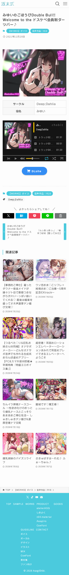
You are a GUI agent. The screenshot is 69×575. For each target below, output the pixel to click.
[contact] (41, 497)
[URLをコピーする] (60, 215)
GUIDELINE (27, 530)
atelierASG (43, 508)
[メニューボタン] (65, 4)
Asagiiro (42, 521)
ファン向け (26, 564)
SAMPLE (18, 504)
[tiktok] (32, 497)
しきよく (41, 512)
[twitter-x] (27, 497)
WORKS (29, 504)
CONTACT (42, 530)
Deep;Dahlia (15, 199)
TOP (8, 504)
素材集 (24, 560)
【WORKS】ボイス (17, 30)
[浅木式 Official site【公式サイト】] (7, 4)
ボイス (24, 534)
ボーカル (25, 538)
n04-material (44, 517)
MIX (23, 551)
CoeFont (42, 525)
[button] (8, 215)
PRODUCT (43, 504)
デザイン (25, 543)
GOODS (58, 504)
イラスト (25, 547)
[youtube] (37, 497)
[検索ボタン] (57, 4)
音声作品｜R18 (39, 30)
